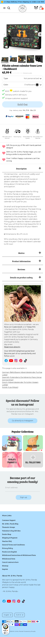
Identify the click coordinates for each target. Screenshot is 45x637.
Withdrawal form (8, 559)
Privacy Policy (7, 548)
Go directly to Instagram (22, 421)
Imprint (5, 569)
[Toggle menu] (4, 8)
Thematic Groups (8, 527)
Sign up (23, 497)
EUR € (18, 615)
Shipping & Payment (9, 538)
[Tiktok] (26, 360)
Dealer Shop (6, 534)
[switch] (6, 633)
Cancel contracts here (10, 562)
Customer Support (8, 520)
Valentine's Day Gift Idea (11, 531)
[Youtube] (11, 360)
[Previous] (4, 34)
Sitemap (5, 566)
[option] (22, 2)
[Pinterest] (21, 360)
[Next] (40, 34)
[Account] (36, 9)
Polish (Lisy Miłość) (10, 387)
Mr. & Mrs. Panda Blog (10, 524)
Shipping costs (27, 73)
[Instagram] (16, 360)
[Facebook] (6, 360)
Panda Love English (9, 552)
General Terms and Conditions (13, 545)
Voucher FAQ (7, 541)
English (6, 615)
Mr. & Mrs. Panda (18, 631)
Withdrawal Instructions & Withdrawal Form (19, 555)
